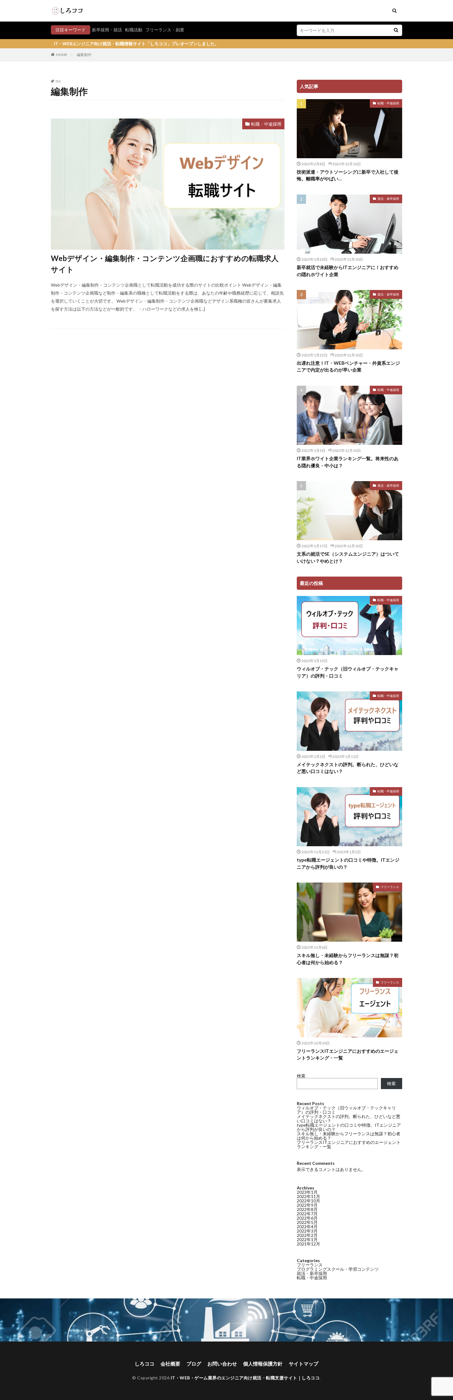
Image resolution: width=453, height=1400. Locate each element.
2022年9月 (307, 1205)
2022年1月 (307, 1239)
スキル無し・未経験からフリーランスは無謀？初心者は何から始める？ (347, 958)
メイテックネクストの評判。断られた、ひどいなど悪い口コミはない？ (347, 768)
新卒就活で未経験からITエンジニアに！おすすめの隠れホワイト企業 (347, 270)
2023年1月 (307, 1192)
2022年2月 (307, 1235)
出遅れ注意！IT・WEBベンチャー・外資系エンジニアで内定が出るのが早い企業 (348, 366)
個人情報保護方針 (263, 1363)
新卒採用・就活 (107, 29)
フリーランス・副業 (164, 29)
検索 (301, 1075)
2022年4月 (307, 1226)
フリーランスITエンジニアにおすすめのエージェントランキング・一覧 (347, 1054)
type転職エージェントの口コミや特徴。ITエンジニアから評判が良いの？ (348, 863)
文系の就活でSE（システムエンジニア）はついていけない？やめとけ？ (348, 557)
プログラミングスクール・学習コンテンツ (338, 1269)
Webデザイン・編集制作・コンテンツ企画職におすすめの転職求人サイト (165, 264)
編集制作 (84, 54)
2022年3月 (307, 1230)
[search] (396, 30)
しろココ (144, 1363)
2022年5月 (307, 1222)
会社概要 (170, 1363)
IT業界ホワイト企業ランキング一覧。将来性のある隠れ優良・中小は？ (347, 462)
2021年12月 (308, 1243)
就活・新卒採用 (388, 198)
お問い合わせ (222, 1363)
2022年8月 (307, 1209)
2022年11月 (308, 1196)
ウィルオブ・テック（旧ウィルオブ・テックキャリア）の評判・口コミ (347, 672)
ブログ (193, 1363)
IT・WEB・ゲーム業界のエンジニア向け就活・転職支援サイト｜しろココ (245, 1377)
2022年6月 (307, 1218)
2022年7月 (307, 1213)
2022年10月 (308, 1200)
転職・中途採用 (266, 124)
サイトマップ (303, 1363)
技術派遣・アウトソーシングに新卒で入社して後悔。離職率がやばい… (347, 175)
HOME (61, 54)
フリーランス (390, 887)
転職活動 (133, 29)
